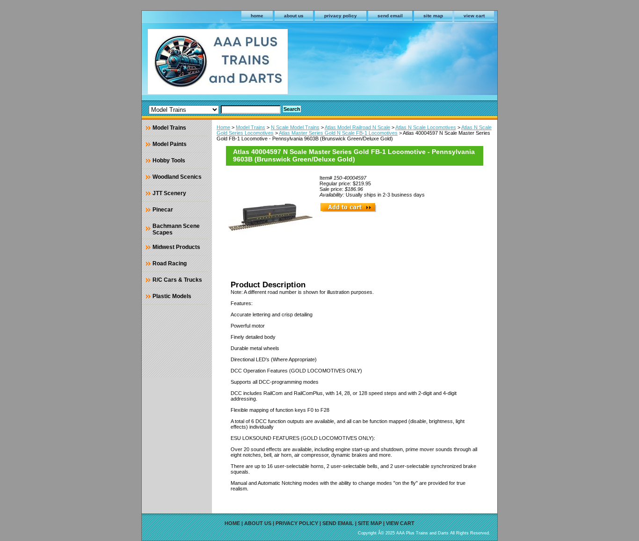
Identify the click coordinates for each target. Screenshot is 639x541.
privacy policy (340, 15)
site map (433, 15)
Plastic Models (171, 296)
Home (223, 127)
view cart (474, 15)
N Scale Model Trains (295, 127)
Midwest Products (176, 247)
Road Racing (169, 263)
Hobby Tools (168, 160)
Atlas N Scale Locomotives (425, 127)
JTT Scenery (169, 193)
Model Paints (169, 144)
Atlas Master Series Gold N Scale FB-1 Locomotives (338, 133)
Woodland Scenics (177, 177)
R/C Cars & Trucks (177, 280)
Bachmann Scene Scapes (176, 229)
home (257, 15)
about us (294, 15)
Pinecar (162, 209)
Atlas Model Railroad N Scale (357, 127)
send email (390, 15)
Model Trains (250, 127)
